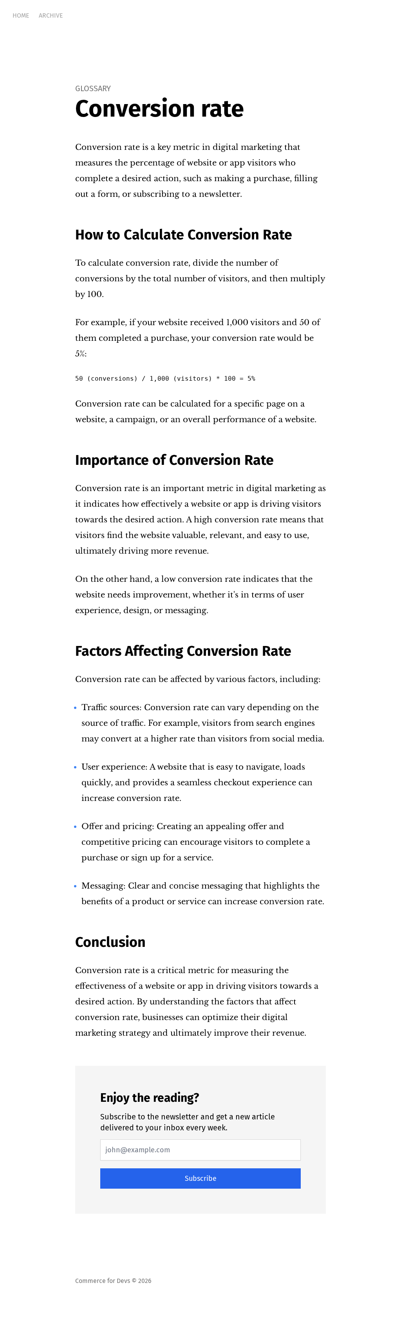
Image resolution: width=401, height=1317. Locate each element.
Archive (51, 15)
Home (21, 15)
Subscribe (201, 1178)
